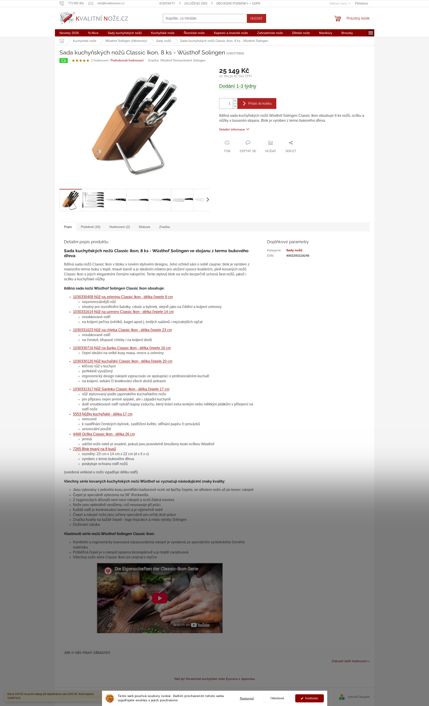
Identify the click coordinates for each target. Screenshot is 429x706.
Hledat (256, 18)
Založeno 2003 (195, 3)
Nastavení (247, 698)
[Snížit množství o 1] (235, 106)
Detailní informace (232, 129)
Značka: (176, 60)
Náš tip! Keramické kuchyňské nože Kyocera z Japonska (214, 679)
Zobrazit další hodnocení (349, 661)
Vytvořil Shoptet (359, 696)
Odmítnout (277, 698)
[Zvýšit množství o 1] (235, 100)
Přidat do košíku (260, 103)
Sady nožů (294, 250)
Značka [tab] (164, 227)
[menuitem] (69, 32)
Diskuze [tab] (144, 227)
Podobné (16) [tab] (90, 227)
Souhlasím (311, 698)
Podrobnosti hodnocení (127, 60)
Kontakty (167, 3)
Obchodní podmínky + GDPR (238, 3)
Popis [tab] (68, 227)
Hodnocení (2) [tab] (119, 227)
